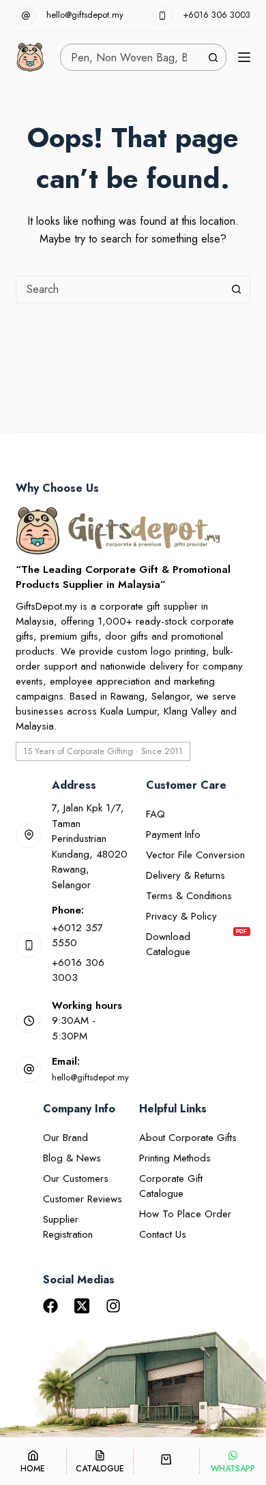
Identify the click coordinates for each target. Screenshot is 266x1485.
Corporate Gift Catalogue (171, 1186)
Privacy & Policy (181, 916)
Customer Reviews (82, 1198)
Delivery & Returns (185, 875)
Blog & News (72, 1158)
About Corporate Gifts (188, 1137)
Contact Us (162, 1234)
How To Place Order (185, 1213)
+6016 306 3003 (216, 14)
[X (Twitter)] (81, 1305)
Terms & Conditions (189, 895)
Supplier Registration (68, 1227)
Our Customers (75, 1178)
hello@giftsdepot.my (84, 14)
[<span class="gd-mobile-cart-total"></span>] (166, 1461)
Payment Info (173, 834)
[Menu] (244, 57)
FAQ (155, 814)
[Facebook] (50, 1305)
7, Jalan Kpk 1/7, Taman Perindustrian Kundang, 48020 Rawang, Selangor (90, 846)
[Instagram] (113, 1305)
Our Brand (65, 1137)
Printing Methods (175, 1158)
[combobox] (131, 57)
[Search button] (213, 57)
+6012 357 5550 (77, 935)
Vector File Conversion (195, 854)
